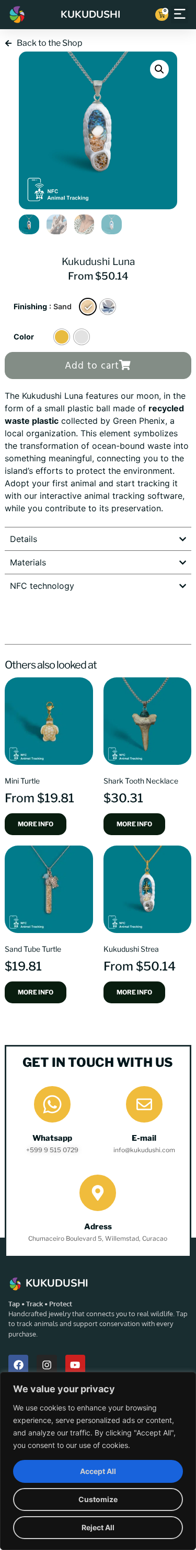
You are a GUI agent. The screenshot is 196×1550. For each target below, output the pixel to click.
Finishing (30, 306)
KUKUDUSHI (90, 14)
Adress (98, 1226)
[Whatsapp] (52, 1104)
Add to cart (92, 366)
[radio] (88, 306)
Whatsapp (52, 1138)
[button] (179, 14)
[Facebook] (18, 1365)
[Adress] (98, 1193)
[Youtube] (75, 1365)
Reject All (98, 1527)
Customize (98, 1499)
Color (24, 337)
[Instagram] (46, 1365)
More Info (35, 824)
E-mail (144, 1138)
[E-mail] (144, 1104)
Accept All (98, 1471)
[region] (98, 1461)
